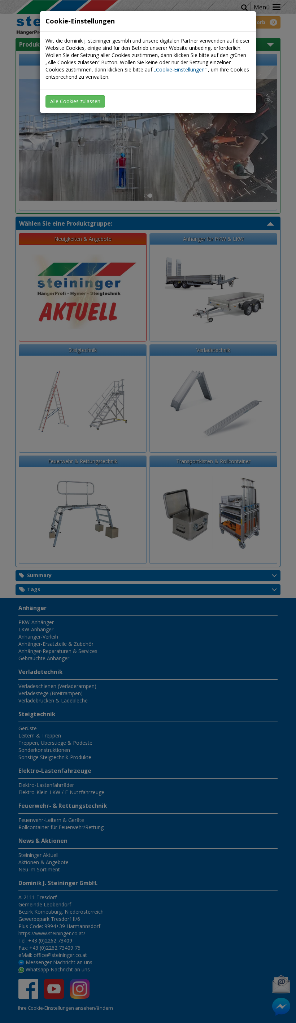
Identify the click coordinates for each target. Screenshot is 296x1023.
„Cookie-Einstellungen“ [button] (180, 69)
